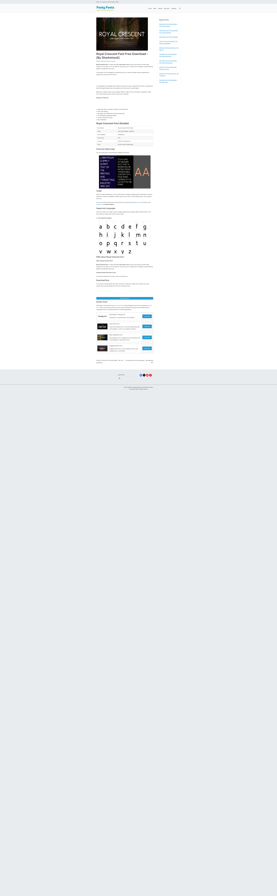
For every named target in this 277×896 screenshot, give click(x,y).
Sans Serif (167, 8)
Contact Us (104, 2)
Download (147, 316)
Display (160, 8)
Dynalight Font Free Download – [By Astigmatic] (168, 81)
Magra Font (137, 202)
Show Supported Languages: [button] (105, 218)
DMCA (117, 2)
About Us (98, 2)
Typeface (173, 8)
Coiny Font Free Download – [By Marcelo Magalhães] (168, 42)
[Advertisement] (125, 80)
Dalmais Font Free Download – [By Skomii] (169, 49)
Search (119, 378)
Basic (154, 8)
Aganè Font (99, 204)
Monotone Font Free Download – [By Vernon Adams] (168, 25)
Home (150, 8)
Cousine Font (119, 305)
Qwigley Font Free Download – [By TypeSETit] (169, 74)
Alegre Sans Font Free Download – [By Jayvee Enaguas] (169, 31)
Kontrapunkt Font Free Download (168, 37)
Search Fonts (121, 374)
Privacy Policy (111, 2)
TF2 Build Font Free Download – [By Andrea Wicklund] (168, 55)
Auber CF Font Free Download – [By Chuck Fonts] (168, 68)
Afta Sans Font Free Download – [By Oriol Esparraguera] (168, 62)
